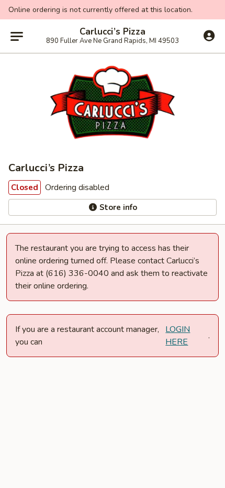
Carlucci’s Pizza (112, 32)
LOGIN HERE (177, 336)
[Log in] (209, 36)
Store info (117, 207)
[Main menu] (16, 36)
